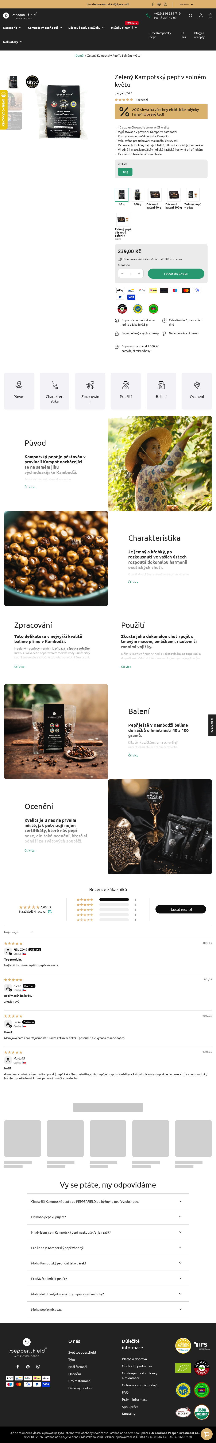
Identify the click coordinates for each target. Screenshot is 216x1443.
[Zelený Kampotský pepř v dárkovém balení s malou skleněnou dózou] (123, 227)
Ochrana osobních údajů (140, 1385)
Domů (80, 55)
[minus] (122, 273)
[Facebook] (153, 4)
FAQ (125, 1392)
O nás (183, 35)
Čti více (29, 487)
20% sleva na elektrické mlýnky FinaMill (108, 4)
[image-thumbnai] (13, 82)
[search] (190, 15)
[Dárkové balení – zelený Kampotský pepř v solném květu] (154, 198)
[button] (124, 99)
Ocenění (74, 1374)
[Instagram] (165, 4)
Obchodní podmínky (137, 1366)
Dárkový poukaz (80, 1388)
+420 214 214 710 (167, 13)
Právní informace (134, 1399)
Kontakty (128, 1413)
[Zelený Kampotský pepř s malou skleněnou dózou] (192, 198)
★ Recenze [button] (212, 725)
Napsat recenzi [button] (181, 909)
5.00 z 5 (46, 907)
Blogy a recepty (199, 35)
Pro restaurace (79, 1381)
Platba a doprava (134, 1359)
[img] (13, 943)
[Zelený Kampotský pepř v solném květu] (121, 197)
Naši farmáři (77, 1366)
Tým (71, 1359)
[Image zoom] (62, 112)
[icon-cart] (210, 15)
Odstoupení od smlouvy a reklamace (139, 1375)
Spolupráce (130, 1406)
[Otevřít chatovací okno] (207, 1434)
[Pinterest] (159, 4)
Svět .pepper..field (82, 1352)
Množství (124, 265)
